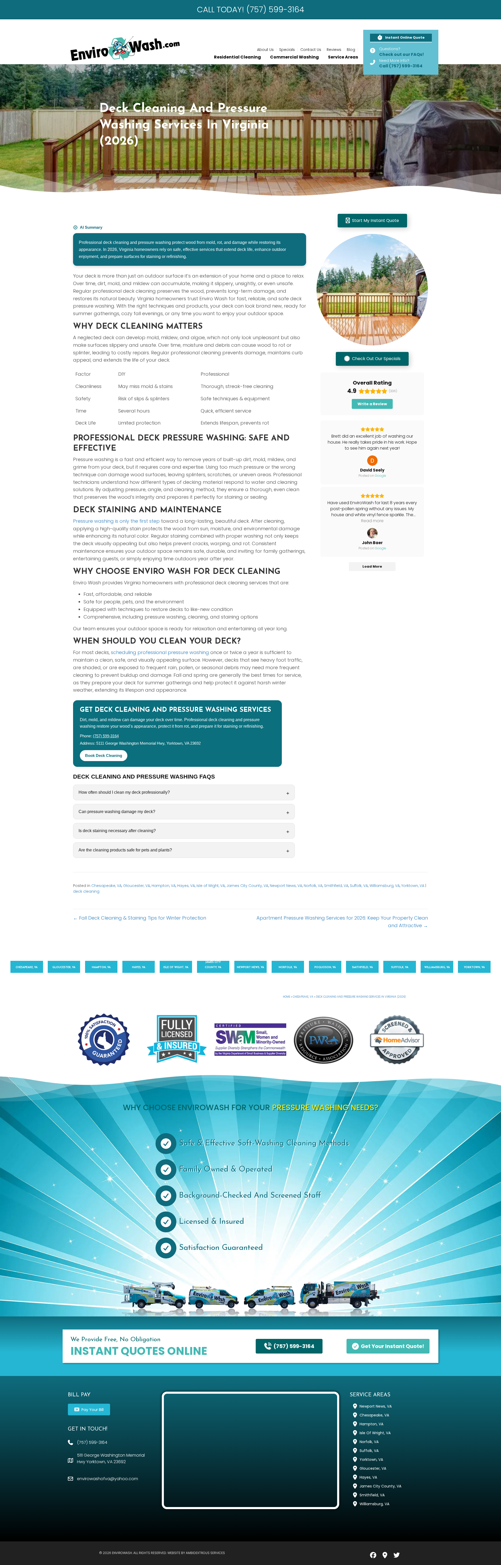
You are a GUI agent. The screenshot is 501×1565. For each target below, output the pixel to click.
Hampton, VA (164, 885)
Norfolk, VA (313, 885)
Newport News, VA (286, 885)
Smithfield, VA (336, 885)
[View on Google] (372, 460)
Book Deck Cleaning (103, 755)
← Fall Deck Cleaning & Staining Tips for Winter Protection (139, 918)
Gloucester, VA (136, 885)
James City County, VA (247, 885)
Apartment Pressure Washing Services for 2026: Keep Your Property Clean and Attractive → (342, 922)
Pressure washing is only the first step (116, 521)
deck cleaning (86, 891)
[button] (401, 38)
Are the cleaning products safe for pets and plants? (125, 850)
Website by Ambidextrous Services (196, 1553)
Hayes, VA (186, 885)
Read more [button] (372, 521)
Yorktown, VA (412, 885)
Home (286, 997)
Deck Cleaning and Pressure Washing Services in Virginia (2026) (361, 997)
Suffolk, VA (359, 885)
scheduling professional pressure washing (160, 652)
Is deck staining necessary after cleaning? (117, 830)
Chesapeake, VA (106, 885)
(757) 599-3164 (106, 736)
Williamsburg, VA (384, 885)
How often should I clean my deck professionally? (124, 792)
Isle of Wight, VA (210, 885)
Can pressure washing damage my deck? (117, 811)
